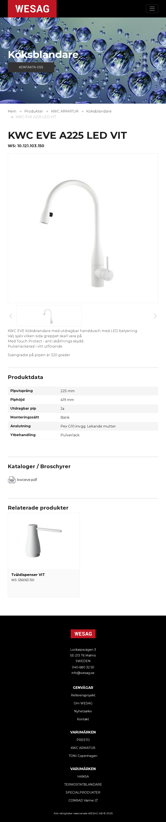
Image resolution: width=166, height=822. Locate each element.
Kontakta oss (31, 67)
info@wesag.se (83, 673)
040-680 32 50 (83, 667)
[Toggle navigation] (152, 8)
